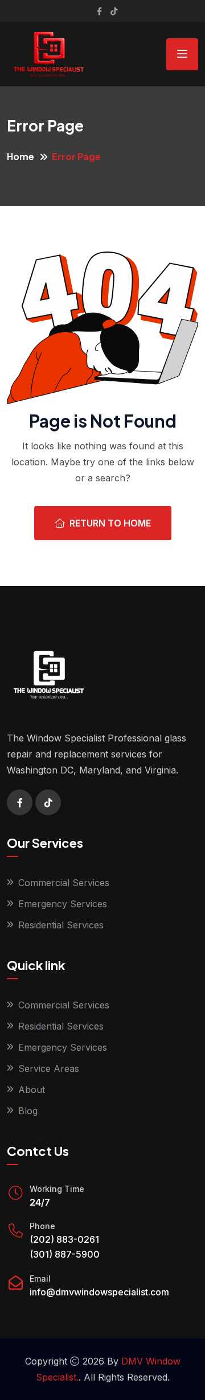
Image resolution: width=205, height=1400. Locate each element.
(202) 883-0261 (64, 1239)
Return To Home (110, 523)
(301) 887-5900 (65, 1254)
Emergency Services (62, 904)
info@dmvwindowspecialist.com (99, 1292)
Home (20, 156)
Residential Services (61, 925)
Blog (28, 1110)
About (31, 1089)
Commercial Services (63, 882)
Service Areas (48, 1068)
